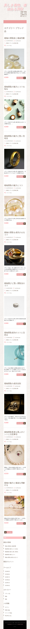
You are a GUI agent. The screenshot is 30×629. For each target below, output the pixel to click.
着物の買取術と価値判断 (14, 38)
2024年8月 (7, 574)
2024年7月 (7, 577)
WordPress (9, 624)
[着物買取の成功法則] (14, 394)
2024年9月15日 (9, 188)
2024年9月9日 (9, 288)
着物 (15, 43)
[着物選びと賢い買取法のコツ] (14, 297)
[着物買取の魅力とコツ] (14, 196)
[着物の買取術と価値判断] (14, 49)
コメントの (8, 613)
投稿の (7, 610)
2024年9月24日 (9, 40)
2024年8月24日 (9, 437)
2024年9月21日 (9, 91)
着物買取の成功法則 (12, 383)
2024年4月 (7, 585)
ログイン (7, 607)
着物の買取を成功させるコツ (14, 233)
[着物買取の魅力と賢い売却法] (14, 149)
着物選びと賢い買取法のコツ (14, 284)
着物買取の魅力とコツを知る (14, 88)
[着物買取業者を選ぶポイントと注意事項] (14, 445)
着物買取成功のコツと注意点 (14, 333)
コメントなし (9, 45)
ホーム (15, 626)
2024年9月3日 (9, 386)
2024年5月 (7, 582)
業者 (7, 473)
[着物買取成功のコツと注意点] (14, 346)
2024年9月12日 (9, 237)
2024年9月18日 (9, 141)
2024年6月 (7, 580)
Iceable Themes (20, 624)
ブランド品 (11, 43)
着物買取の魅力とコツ (13, 185)
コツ (7, 77)
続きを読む (20, 78)
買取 (17, 43)
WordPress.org (8, 615)
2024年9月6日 (9, 337)
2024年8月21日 (9, 487)
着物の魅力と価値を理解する (14, 484)
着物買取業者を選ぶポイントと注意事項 (14, 433)
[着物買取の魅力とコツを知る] (14, 100)
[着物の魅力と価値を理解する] (14, 496)
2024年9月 (7, 571)
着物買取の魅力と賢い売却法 (14, 137)
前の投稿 (9, 532)
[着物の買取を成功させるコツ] (14, 246)
